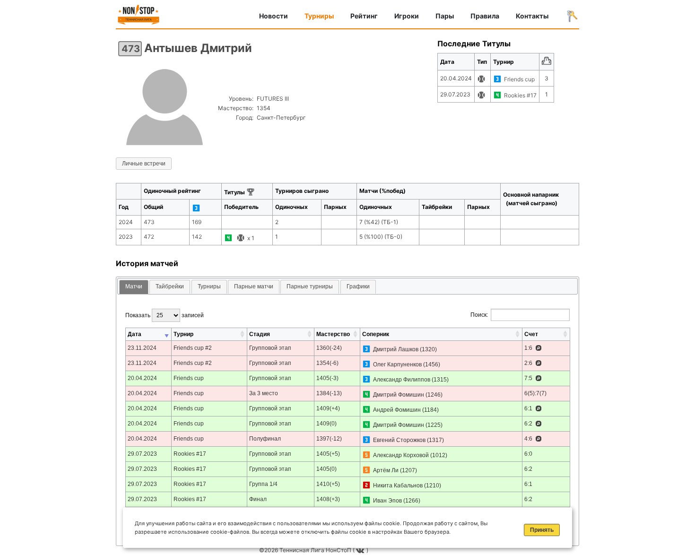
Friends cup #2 (193, 348)
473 (131, 48)
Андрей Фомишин (397, 410)
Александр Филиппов (401, 379)
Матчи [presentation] (133, 286)
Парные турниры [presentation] (310, 286)
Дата (134, 334)
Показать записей (164, 315)
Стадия (259, 334)
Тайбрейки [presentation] (170, 286)
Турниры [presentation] (209, 286)
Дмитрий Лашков (395, 349)
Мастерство (333, 334)
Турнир (183, 334)
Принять (542, 530)
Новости (273, 16)
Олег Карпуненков (397, 364)
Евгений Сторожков (399, 440)
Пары (444, 16)
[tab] (133, 287)
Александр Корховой (401, 455)
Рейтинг (364, 16)
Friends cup (519, 79)
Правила (484, 16)
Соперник (375, 334)
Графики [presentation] (358, 286)
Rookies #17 (520, 95)
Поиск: (479, 315)
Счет (531, 334)
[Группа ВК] (361, 550)
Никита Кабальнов (398, 485)
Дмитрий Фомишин (398, 394)
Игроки (406, 16)
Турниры (319, 16)
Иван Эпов (387, 500)
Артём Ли (386, 470)
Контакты (532, 16)
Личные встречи (143, 163)
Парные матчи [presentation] (253, 286)
